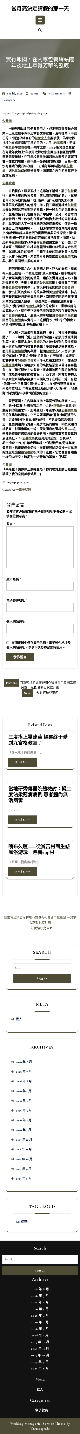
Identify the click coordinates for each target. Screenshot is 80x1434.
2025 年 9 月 (23, 1169)
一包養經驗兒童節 (40, 928)
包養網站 (36, 342)
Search (42, 978)
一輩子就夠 (23, 490)
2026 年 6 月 (24, 1081)
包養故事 (15, 287)
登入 (19, 1019)
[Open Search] (40, 30)
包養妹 (16, 171)
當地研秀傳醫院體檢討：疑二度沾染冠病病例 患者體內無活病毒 (39, 794)
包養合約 (67, 287)
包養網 (7, 121)
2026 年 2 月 (24, 1120)
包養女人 (41, 138)
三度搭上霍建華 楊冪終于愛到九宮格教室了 (38, 740)
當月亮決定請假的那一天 (40, 9)
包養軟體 (8, 183)
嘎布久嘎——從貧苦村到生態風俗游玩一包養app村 (39, 849)
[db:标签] (22, 1222)
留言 (10, 524)
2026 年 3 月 (24, 1110)
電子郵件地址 (16, 600)
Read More (22, 762)
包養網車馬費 (64, 315)
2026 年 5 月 (23, 1091)
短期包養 (27, 361)
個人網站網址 (15, 622)
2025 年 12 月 (24, 1140)
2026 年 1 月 (23, 1130)
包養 (12, 147)
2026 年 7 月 (24, 1072)
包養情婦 (18, 351)
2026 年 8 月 (24, 1062)
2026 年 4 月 (24, 1101)
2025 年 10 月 (24, 1159)
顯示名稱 (13, 579)
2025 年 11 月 (24, 1149)
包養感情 (64, 256)
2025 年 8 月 (24, 1179)
